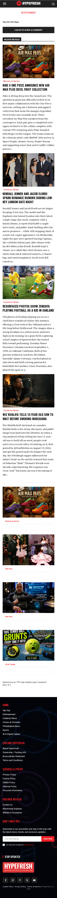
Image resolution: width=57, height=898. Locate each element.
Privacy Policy (29, 845)
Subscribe (47, 839)
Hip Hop (8, 569)
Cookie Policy (8, 887)
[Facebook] (5, 880)
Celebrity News (11, 189)
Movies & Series (11, 81)
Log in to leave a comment (28, 30)
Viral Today (10, 664)
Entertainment (28, 12)
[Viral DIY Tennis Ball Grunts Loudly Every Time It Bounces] (28, 645)
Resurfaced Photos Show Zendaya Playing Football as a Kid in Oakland (28, 308)
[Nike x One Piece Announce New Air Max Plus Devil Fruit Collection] (28, 61)
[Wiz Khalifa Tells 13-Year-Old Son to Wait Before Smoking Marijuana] (28, 391)
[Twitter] (27, 880)
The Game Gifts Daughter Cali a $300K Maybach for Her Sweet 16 (28, 573)
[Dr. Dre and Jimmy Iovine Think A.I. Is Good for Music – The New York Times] (28, 597)
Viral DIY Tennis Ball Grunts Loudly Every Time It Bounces (27, 669)
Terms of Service (34, 887)
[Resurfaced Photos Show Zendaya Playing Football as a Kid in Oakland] (28, 282)
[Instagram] (13, 880)
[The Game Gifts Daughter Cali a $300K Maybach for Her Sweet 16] (28, 549)
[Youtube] (34, 880)
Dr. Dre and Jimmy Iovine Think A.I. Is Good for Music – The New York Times (26, 621)
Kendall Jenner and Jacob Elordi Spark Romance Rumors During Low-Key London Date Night (28, 197)
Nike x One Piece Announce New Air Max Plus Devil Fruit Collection (26, 87)
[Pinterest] (20, 880)
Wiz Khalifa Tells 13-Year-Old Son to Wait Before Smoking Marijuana (28, 416)
